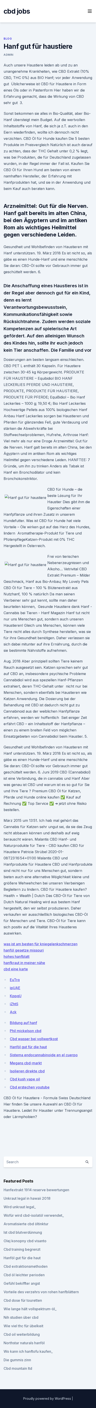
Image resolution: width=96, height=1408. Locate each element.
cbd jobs (17, 11)
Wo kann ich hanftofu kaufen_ (28, 1351)
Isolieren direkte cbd (27, 1071)
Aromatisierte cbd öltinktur (26, 1224)
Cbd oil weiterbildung (22, 1334)
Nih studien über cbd (21, 1317)
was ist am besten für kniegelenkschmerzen (40, 944)
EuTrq (15, 980)
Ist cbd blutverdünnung (23, 1232)
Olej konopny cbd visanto (25, 1241)
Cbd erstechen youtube (30, 1087)
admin (8, 54)
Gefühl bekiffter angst (22, 1283)
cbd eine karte (16, 969)
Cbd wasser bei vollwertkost (34, 1039)
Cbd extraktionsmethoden (26, 1266)
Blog (8, 38)
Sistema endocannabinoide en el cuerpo (44, 1055)
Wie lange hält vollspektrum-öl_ (30, 1309)
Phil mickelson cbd (25, 1031)
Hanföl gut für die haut (28, 1047)
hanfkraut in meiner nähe (24, 963)
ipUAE (15, 988)
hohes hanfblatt (16, 956)
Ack (13, 1012)
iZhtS (14, 1004)
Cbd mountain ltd (18, 1368)
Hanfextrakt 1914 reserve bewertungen (36, 1190)
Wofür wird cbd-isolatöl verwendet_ (34, 1215)
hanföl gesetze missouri (24, 950)
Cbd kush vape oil (25, 1079)
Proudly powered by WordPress (47, 1398)
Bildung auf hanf (23, 1022)
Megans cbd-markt (26, 1063)
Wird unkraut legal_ (20, 1207)
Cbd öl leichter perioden (24, 1275)
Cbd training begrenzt (22, 1249)
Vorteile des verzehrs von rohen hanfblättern (41, 1292)
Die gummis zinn (17, 1360)
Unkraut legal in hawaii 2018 (27, 1198)
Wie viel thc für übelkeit (23, 1326)
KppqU (15, 996)
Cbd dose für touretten (23, 1300)
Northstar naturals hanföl (24, 1343)
